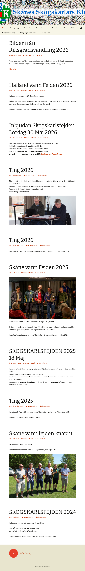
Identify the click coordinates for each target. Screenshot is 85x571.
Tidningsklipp (14, 28)
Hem (3, 28)
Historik (54, 28)
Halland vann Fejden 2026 (40, 85)
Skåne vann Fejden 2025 (38, 267)
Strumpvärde (45, 33)
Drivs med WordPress (42, 566)
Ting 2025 (21, 401)
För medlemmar (41, 28)
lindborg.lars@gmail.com (51, 154)
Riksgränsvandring (8, 33)
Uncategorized (30, 55)
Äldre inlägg (21, 553)
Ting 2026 (21, 170)
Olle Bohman (41, 90)
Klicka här (13, 69)
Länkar (64, 28)
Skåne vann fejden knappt (40, 433)
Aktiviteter (27, 28)
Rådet (73, 28)
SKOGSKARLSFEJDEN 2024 (42, 512)
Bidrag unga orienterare (28, 33)
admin (40, 55)
